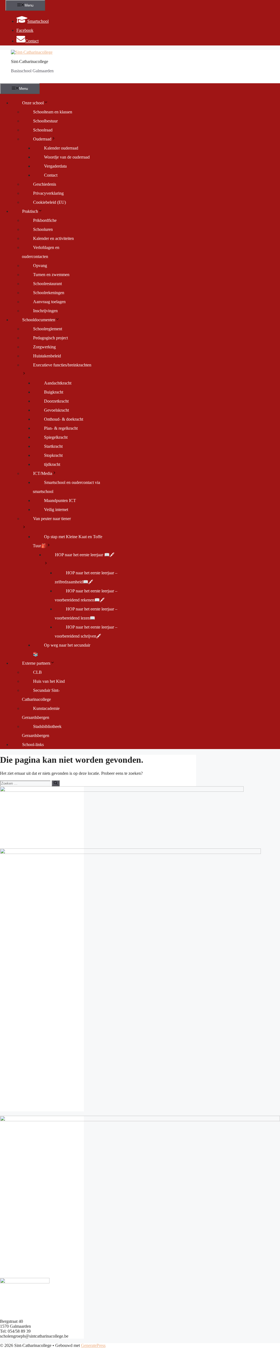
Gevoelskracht (56, 410)
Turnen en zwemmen (51, 274)
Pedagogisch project (50, 337)
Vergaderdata (55, 166)
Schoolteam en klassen (52, 112)
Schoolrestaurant (47, 283)
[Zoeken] (56, 783)
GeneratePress (93, 1345)
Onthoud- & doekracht (63, 419)
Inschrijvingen (45, 310)
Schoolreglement (47, 328)
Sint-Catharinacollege (29, 61)
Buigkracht (53, 392)
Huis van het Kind (49, 681)
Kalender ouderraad (61, 148)
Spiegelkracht (56, 437)
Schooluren (43, 229)
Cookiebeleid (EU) (49, 202)
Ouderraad (42, 139)
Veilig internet (56, 509)
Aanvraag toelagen (49, 301)
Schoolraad (42, 130)
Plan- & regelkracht (61, 428)
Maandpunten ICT (60, 500)
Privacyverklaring (48, 193)
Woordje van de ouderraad (67, 157)
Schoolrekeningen (48, 292)
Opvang (40, 265)
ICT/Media (42, 473)
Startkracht (53, 446)
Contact (50, 175)
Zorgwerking (44, 347)
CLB (37, 672)
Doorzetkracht (56, 401)
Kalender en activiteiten (53, 238)
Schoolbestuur (45, 121)
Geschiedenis (44, 184)
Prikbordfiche (45, 220)
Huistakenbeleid (47, 356)
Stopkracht (53, 455)
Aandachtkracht (57, 383)
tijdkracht (52, 464)
